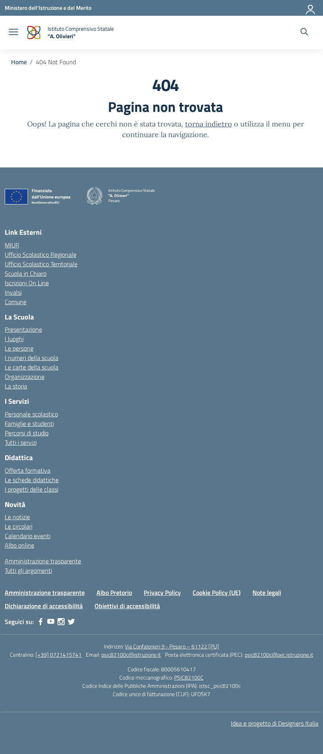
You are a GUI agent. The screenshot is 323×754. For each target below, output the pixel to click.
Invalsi (13, 292)
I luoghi (14, 339)
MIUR (12, 245)
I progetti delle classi (31, 489)
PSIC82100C (189, 677)
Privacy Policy (162, 592)
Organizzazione (25, 376)
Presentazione (23, 329)
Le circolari (18, 526)
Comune (15, 301)
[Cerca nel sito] (304, 33)
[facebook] (40, 621)
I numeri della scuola (31, 357)
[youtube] (50, 621)
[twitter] (71, 621)
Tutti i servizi (21, 442)
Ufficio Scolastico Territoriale (41, 264)
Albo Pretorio (114, 592)
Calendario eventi (27, 535)
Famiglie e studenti (29, 423)
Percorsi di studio (26, 433)
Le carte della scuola (31, 367)
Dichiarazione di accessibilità (44, 606)
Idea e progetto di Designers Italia (274, 723)
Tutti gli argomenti (28, 570)
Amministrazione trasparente (43, 561)
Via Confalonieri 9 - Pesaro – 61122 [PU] (172, 646)
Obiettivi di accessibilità (127, 606)
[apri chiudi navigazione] (13, 32)
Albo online (19, 545)
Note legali (266, 592)
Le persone (19, 348)
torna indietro (208, 123)
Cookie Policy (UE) (217, 592)
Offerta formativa (27, 470)
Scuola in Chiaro (25, 273)
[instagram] (61, 621)
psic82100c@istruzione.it (131, 654)
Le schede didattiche (32, 480)
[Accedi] (310, 8)
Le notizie (17, 517)
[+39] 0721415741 (58, 654)
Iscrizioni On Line (27, 283)
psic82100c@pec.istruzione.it (279, 654)
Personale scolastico (31, 414)
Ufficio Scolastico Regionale (40, 254)
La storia (16, 386)
